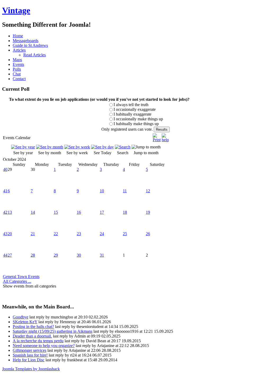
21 (33, 233)
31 (102, 255)
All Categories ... (17, 281)
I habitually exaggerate (132, 114)
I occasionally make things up (138, 119)
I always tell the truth (131, 104)
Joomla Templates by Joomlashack (31, 369)
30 (79, 255)
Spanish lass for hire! (30, 355)
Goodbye (20, 317)
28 (33, 255)
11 (125, 191)
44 (5, 255)
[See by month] (49, 147)
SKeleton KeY (25, 322)
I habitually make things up (136, 123)
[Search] (122, 147)
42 (5, 212)
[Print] (157, 136)
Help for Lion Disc (28, 360)
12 (148, 191)
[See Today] (102, 147)
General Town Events (21, 276)
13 (10, 212)
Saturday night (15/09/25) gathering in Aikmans (52, 331)
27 (10, 255)
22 (56, 233)
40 (5, 169)
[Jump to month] (146, 147)
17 (102, 212)
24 (102, 233)
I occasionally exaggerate (135, 109)
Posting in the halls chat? (33, 326)
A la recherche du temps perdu (38, 341)
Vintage (16, 10)
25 (125, 233)
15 (56, 212)
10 (102, 191)
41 (5, 191)
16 (79, 212)
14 (33, 212)
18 (125, 212)
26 (148, 233)
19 (148, 212)
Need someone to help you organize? (44, 345)
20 (10, 233)
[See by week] (77, 147)
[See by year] (23, 147)
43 (5, 233)
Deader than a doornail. (32, 336)
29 (56, 255)
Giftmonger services (29, 350)
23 (79, 233)
